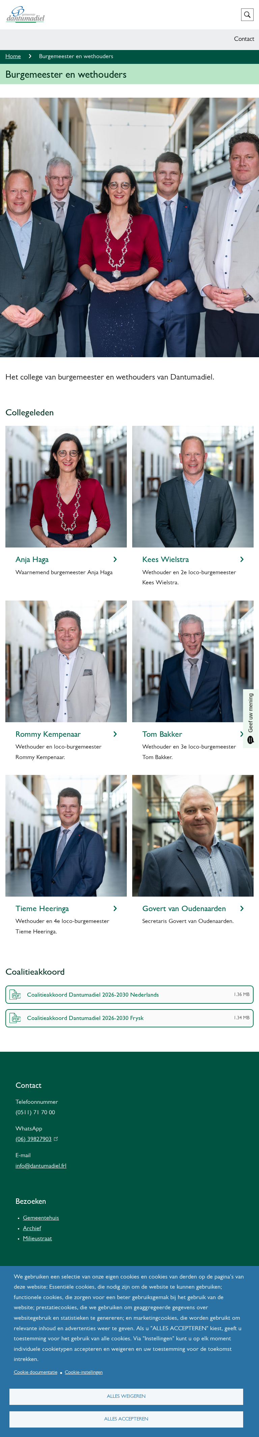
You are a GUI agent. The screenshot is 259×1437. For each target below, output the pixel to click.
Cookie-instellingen (84, 1372)
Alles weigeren (126, 1396)
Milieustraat (37, 1239)
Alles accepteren (126, 1419)
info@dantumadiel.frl (41, 1166)
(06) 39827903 (35, 1140)
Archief (32, 1229)
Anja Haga (32, 559)
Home (13, 57)
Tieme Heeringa (42, 908)
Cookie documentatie (35, 1372)
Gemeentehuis (41, 1218)
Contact (244, 39)
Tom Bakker (162, 734)
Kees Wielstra (165, 559)
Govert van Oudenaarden (184, 908)
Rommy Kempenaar (48, 734)
